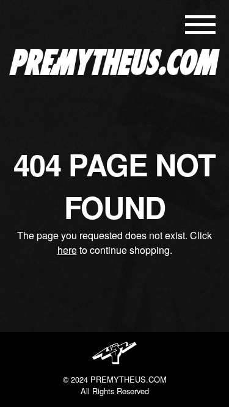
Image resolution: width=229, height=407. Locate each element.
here (67, 250)
